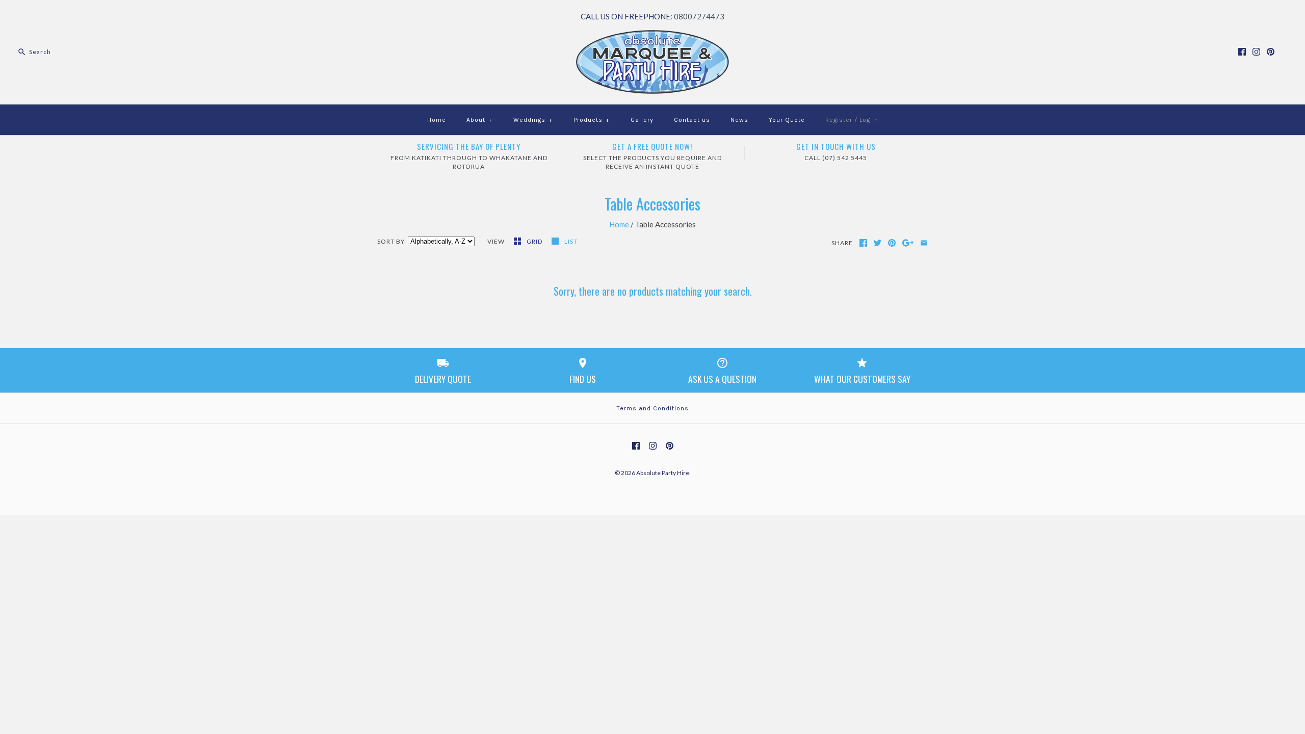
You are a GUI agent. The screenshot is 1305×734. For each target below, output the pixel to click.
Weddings (533, 119)
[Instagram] (1256, 52)
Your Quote (787, 119)
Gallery (642, 119)
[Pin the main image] (892, 243)
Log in (868, 119)
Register (838, 119)
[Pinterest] (1270, 52)
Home (436, 119)
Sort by (391, 241)
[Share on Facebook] (863, 243)
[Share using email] (924, 243)
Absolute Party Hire (662, 473)
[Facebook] (1242, 52)
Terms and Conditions (653, 408)
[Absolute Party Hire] (652, 36)
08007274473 (699, 16)
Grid (535, 241)
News (739, 119)
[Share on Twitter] (877, 243)
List (571, 241)
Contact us (692, 119)
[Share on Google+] (908, 243)
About (479, 119)
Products (591, 119)
